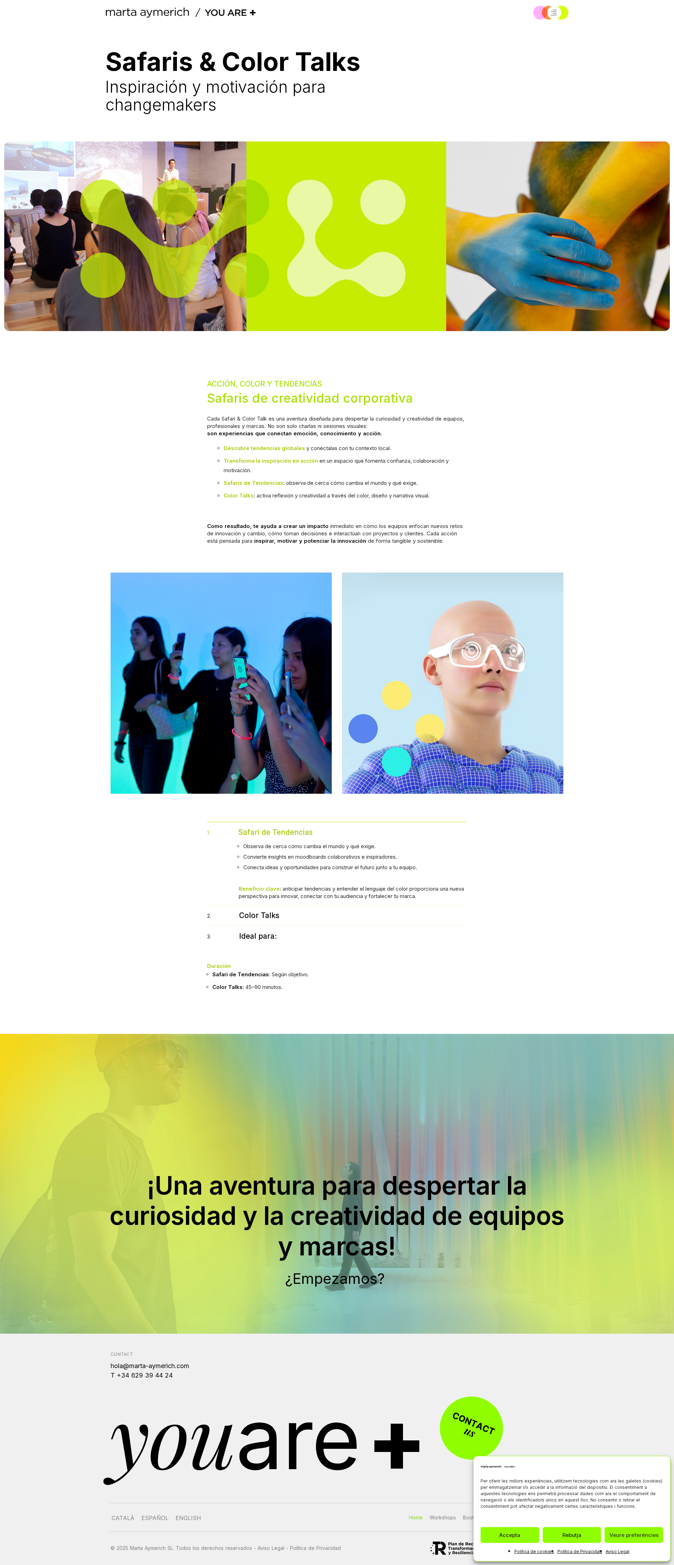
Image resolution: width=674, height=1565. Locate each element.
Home (416, 1517)
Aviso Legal (617, 1551)
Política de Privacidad (579, 1551)
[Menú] (554, 13)
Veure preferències (634, 1535)
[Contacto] (471, 1428)
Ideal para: (242, 936)
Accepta (509, 1535)
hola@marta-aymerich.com (150, 1365)
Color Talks (243, 915)
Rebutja (571, 1535)
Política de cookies (534, 1551)
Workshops (443, 1517)
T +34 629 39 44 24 (142, 1375)
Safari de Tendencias (260, 832)
